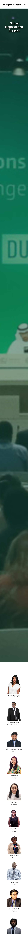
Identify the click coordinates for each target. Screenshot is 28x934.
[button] (25, 4)
